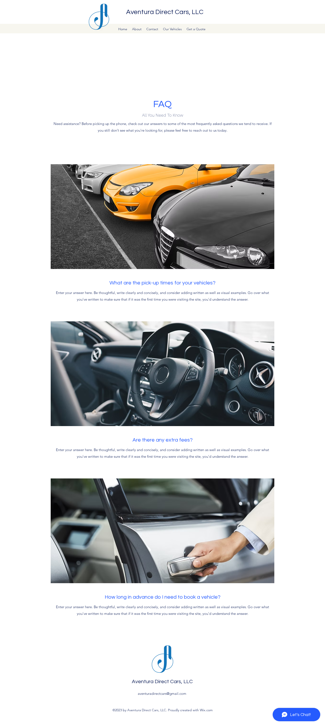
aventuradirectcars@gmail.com (162, 693)
